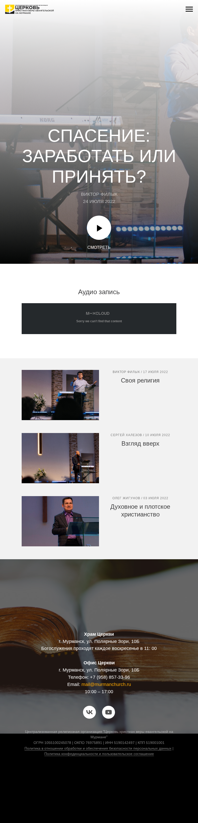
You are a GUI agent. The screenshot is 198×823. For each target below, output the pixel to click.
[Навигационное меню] (189, 9)
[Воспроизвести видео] (99, 787)
